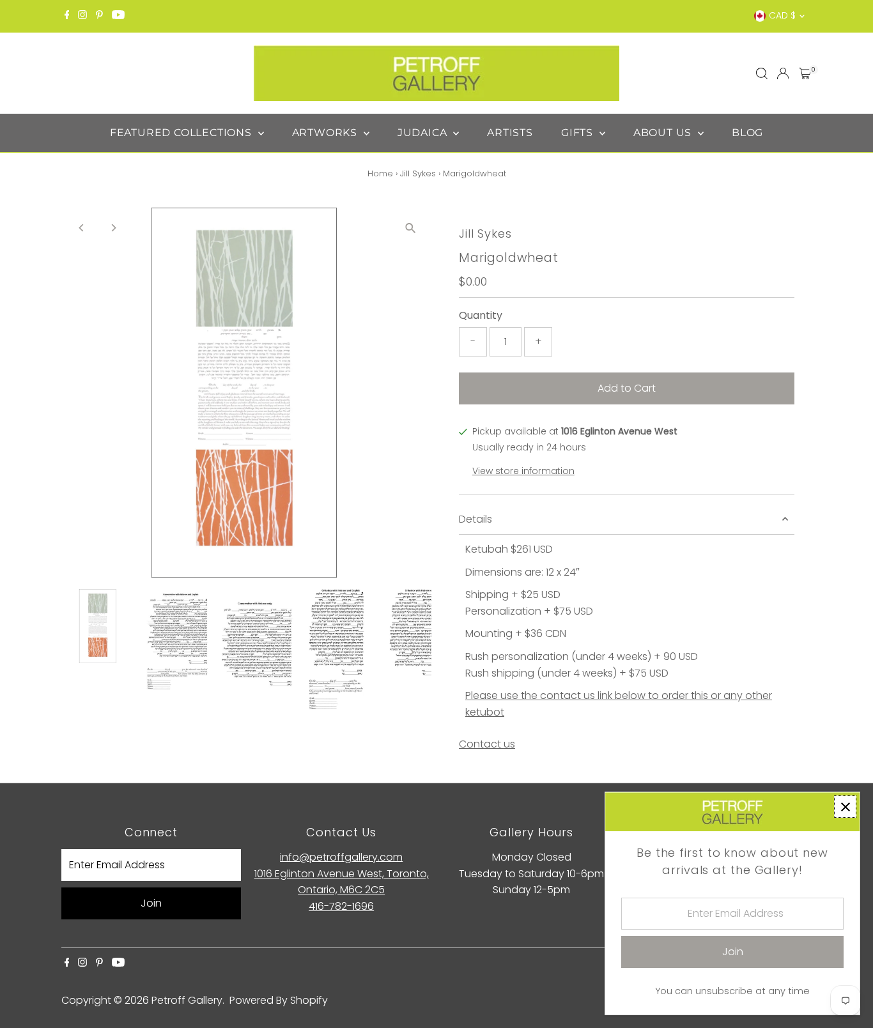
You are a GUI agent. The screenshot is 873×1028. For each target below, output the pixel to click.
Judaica (424, 133)
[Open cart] (805, 73)
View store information (523, 470)
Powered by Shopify (278, 1000)
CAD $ (782, 15)
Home (380, 173)
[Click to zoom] (410, 228)
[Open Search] (762, 73)
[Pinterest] (99, 16)
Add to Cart (627, 388)
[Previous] (82, 227)
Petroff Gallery (186, 1000)
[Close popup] (845, 806)
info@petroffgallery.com (341, 857)
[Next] (113, 227)
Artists (510, 133)
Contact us (487, 744)
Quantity (480, 315)
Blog (747, 133)
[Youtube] (118, 16)
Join (151, 903)
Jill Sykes (418, 173)
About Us (664, 133)
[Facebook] (67, 16)
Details (475, 519)
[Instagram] (82, 16)
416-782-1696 (341, 906)
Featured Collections (182, 133)
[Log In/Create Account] (783, 73)
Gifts (578, 133)
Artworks (326, 133)
